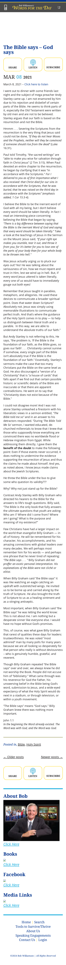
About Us (33, 931)
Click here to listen (36, 84)
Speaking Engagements (33, 935)
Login (42, 940)
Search (39, 922)
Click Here (11, 844)
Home (26, 922)
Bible (21, 744)
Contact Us (27, 940)
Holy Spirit (33, 744)
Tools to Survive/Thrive (33, 926)
